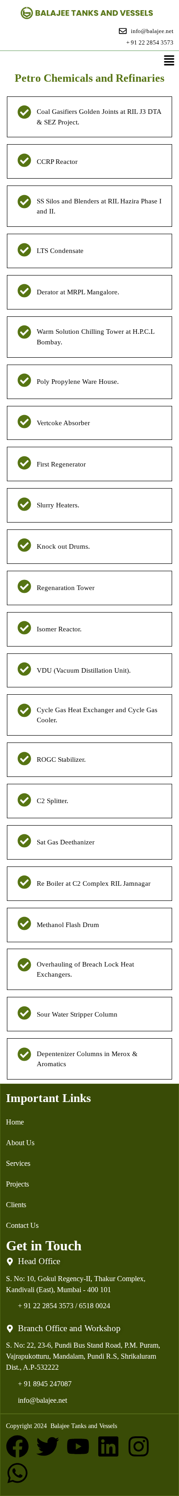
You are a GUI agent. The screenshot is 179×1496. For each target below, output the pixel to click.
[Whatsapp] (17, 1473)
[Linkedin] (108, 1446)
